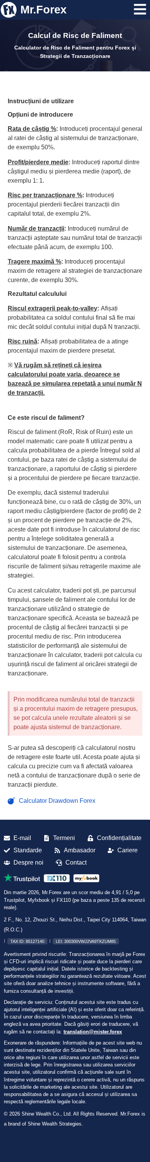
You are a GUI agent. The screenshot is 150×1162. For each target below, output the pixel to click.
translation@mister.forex (92, 1032)
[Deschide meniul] (140, 9)
